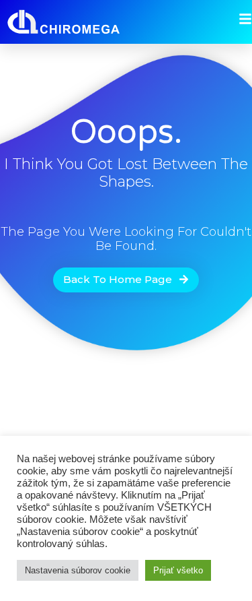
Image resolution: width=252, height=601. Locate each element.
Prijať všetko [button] (178, 570)
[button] (126, 279)
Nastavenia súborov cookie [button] (77, 570)
